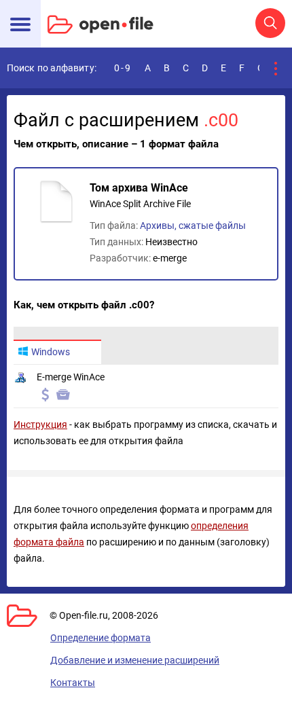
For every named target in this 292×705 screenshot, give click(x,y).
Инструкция (40, 424)
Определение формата (100, 637)
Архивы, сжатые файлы (193, 225)
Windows (50, 351)
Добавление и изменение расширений (134, 660)
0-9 (123, 67)
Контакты (72, 682)
